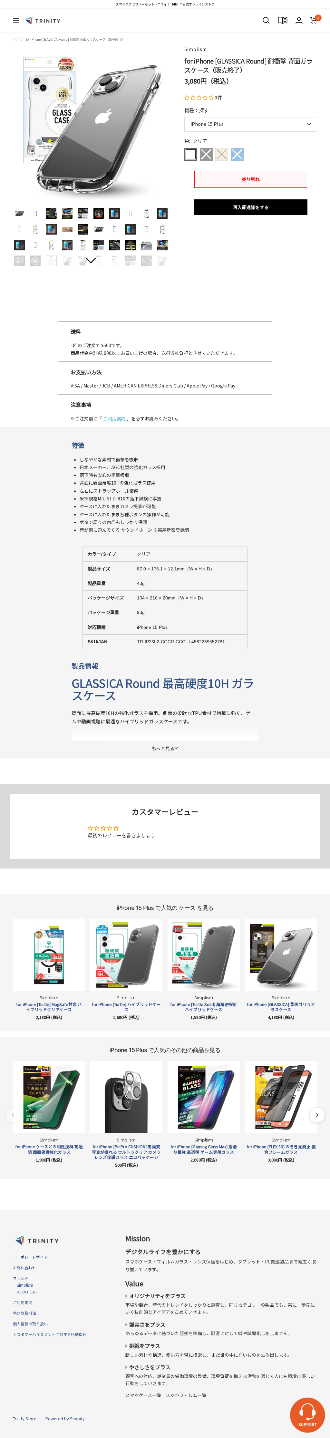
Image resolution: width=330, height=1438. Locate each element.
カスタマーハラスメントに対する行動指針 (49, 1334)
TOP (16, 39)
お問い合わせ (24, 1267)
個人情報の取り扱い (30, 1323)
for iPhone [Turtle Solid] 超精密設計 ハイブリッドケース (203, 1007)
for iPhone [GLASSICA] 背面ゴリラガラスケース (281, 1007)
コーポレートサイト (30, 1257)
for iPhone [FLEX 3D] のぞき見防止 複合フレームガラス (281, 1149)
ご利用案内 (114, 418)
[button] (199, 97)
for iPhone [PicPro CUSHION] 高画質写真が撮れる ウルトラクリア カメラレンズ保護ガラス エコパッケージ (126, 1152)
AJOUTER (24, 1292)
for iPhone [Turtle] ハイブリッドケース (126, 1007)
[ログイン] (299, 20)
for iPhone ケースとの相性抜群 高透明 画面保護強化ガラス (49, 1149)
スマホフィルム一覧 (186, 1395)
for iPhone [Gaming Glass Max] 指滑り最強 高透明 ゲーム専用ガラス (203, 1149)
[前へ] (13, 1115)
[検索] (266, 20)
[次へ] (317, 1115)
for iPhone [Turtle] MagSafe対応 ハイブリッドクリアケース (49, 1007)
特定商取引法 (24, 1313)
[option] (165, 318)
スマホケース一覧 (143, 1395)
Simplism (195, 49)
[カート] (313, 20)
